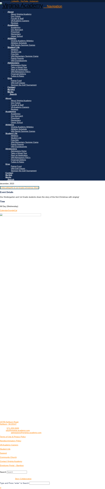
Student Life (5, 449)
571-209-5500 (13, 428)
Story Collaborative (23, 479)
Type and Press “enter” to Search (14, 483)
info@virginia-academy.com (18, 430)
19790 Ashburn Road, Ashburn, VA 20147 (9, 423)
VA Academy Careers (9, 445)
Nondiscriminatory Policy (10, 441)
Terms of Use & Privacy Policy (13, 437)
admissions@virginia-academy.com (26, 432)
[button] (52, 6)
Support (3, 453)
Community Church (8, 457)
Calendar (4, 210)
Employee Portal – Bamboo (12, 465)
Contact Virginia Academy (11, 461)
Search (3, 472)
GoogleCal (12, 210)
